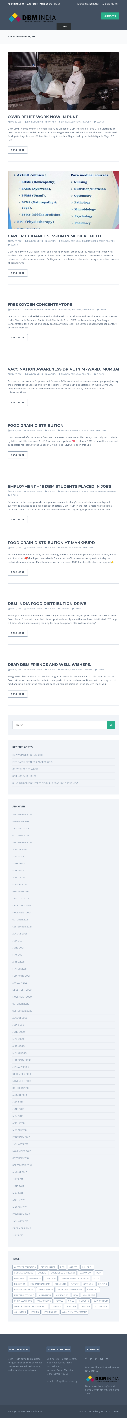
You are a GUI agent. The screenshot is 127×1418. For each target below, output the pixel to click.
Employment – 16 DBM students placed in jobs (59, 486)
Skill (71, 1301)
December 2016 (21, 1228)
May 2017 (17, 1193)
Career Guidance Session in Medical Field (54, 236)
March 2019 (19, 1130)
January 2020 (20, 1066)
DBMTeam (51, 1278)
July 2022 (18, 856)
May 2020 (18, 1038)
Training (85, 1306)
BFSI (62, 1267)
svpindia (56, 1306)
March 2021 (19, 968)
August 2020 (20, 1017)
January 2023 (20, 828)
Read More (17, 150)
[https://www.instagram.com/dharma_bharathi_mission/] (107, 1358)
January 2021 (20, 982)
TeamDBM (86, 122)
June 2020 (18, 1031)
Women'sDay (50, 1312)
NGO (75, 1295)
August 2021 (19, 933)
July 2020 (18, 1024)
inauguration (45, 1289)
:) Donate (110, 16)
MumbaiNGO (62, 1295)
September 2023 (22, 814)
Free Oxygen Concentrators (40, 304)
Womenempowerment (105, 491)
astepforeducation (25, 1267)
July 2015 (17, 1235)
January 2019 (20, 1144)
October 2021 (20, 919)
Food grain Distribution (36, 425)
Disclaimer (113, 1411)
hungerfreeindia (23, 1289)
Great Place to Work (25, 769)
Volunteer (20, 1312)
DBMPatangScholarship (93, 241)
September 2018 (22, 1165)
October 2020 (20, 1003)
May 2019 (17, 1116)
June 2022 (18, 863)
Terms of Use (85, 1411)
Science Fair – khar (24, 776)
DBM (98, 1272)
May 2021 (17, 954)
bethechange (48, 1267)
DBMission (76, 122)
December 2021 (21, 905)
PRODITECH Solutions (31, 1411)
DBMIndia (65, 122)
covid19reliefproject (63, 1272)
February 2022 (21, 891)
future (75, 1284)
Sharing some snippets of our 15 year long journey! (45, 783)
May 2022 (18, 870)
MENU (65, 26)
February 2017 (21, 1214)
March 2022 (19, 884)
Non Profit (89, 1295)
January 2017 (20, 1221)
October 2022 (20, 835)
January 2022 (20, 898)
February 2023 (21, 821)
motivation (45, 1295)
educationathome (40, 1284)
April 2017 (18, 1200)
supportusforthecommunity (30, 1306)
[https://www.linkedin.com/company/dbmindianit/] (96, 1358)
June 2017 (18, 1186)
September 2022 (22, 842)
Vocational (101, 1306)
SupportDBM (88, 309)
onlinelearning (23, 1301)
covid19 (42, 1272)
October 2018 (20, 1158)
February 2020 (21, 1059)
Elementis (60, 1284)
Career (73, 1267)
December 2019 (21, 1073)
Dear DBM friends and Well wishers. (49, 664)
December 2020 (22, 989)
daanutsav (86, 1272)
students (84, 1301)
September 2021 (22, 926)
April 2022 (18, 877)
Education (20, 1284)
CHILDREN (87, 1267)
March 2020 (19, 1052)
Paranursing (44, 1301)
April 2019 (18, 1123)
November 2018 (21, 1151)
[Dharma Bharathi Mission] (32, 17)
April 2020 (18, 1045)
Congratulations (23, 1272)
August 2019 (19, 1094)
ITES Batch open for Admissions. (32, 762)
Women (35, 1312)
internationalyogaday (70, 1289)
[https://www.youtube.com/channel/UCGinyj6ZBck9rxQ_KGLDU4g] (101, 1358)
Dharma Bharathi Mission (75, 1278)
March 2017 (19, 1207)
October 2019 (20, 1087)
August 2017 (19, 1172)
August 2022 (19, 849)
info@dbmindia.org (87, 3)
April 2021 (18, 961)
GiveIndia (88, 1284)
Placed (60, 1301)
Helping (102, 1284)
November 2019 (21, 1080)
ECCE (96, 1278)
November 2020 (22, 996)
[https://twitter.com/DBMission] (91, 1358)
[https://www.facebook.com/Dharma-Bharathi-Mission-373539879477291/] (86, 1358)
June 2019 (18, 1108)
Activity (52, 122)
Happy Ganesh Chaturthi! (27, 755)
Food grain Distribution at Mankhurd (51, 542)
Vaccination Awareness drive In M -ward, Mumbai (63, 369)
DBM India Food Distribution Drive (47, 603)
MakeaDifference (24, 1295)
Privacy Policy (100, 1411)
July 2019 (17, 1101)
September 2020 (22, 1010)
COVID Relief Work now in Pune (43, 117)
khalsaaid (92, 1289)
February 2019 (21, 1137)
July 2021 (17, 940)
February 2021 (21, 975)
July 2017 (17, 1179)
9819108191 (111, 3)
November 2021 (21, 912)
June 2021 (18, 947)
